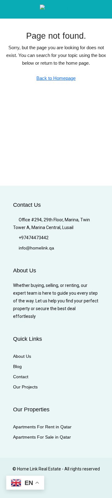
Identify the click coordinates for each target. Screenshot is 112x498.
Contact (20, 376)
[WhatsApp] (83, 486)
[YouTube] (72, 486)
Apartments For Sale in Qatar (42, 437)
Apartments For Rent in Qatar (42, 426)
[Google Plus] (61, 486)
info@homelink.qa (36, 247)
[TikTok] (94, 486)
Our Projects (25, 386)
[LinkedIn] (51, 486)
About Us (22, 356)
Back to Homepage (56, 78)
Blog (17, 366)
